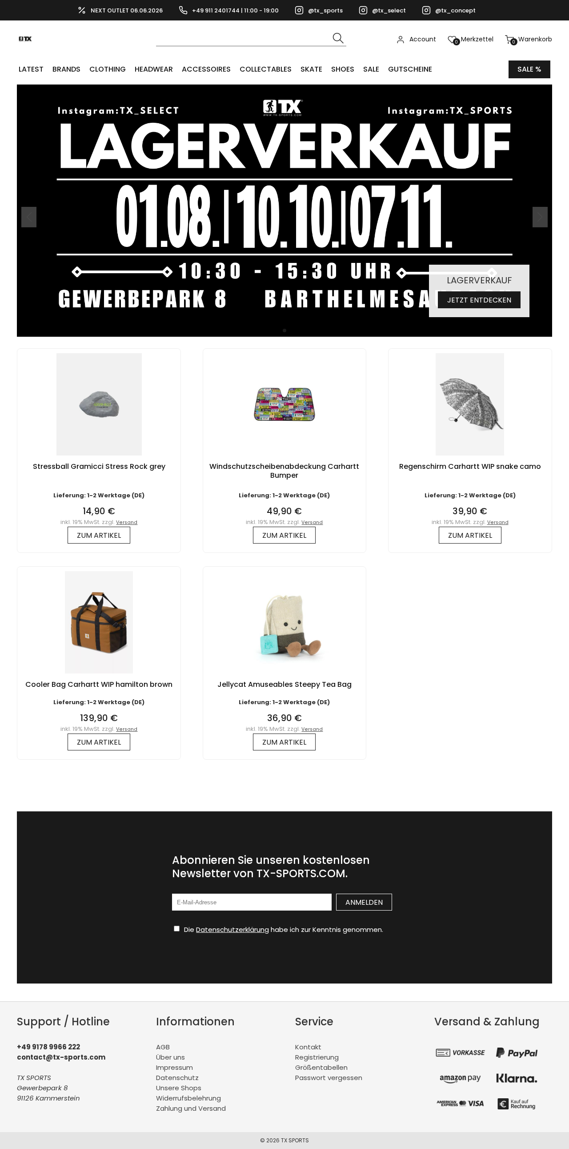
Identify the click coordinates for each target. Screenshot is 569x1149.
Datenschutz (177, 1077)
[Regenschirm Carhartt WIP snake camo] (469, 457)
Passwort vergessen (328, 1077)
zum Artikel (99, 535)
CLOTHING (107, 69)
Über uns (170, 1057)
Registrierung (317, 1057)
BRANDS (66, 69)
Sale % (529, 69)
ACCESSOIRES (206, 69)
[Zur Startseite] (28, 53)
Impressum (174, 1067)
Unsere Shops (178, 1088)
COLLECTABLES (266, 69)
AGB (163, 1047)
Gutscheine (410, 69)
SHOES (342, 69)
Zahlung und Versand (191, 1108)
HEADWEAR (154, 69)
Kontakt (308, 1047)
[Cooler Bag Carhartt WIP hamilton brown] (98, 675)
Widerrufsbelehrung (188, 1098)
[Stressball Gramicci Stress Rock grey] (99, 457)
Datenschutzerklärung (232, 929)
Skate (311, 69)
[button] (284, 330)
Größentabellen (321, 1067)
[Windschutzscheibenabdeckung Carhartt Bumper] (284, 457)
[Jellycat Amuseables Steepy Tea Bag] (284, 675)
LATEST (31, 69)
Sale (371, 69)
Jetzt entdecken (479, 300)
